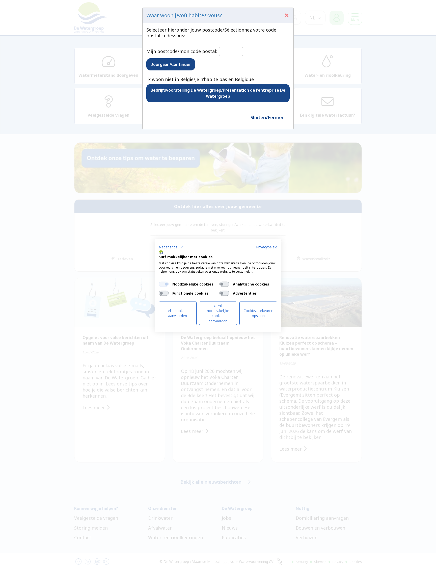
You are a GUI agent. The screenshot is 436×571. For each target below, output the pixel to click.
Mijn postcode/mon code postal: (181, 51)
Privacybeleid (266, 247)
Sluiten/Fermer (267, 117)
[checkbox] (164, 284)
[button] (171, 247)
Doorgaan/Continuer (170, 64)
